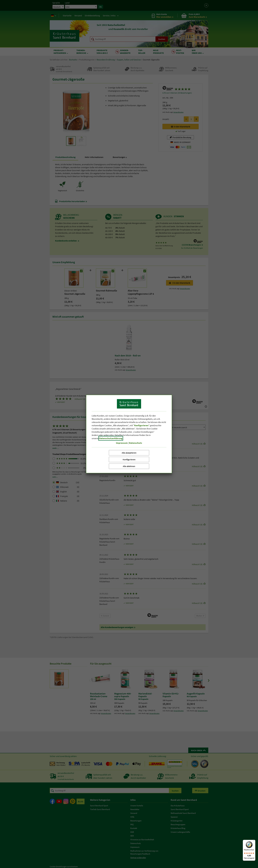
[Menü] (253, 841)
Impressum (122, 442)
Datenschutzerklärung (110, 438)
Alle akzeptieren (129, 452)
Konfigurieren (129, 459)
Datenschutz (135, 442)
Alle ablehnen (129, 466)
